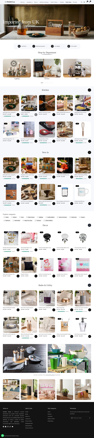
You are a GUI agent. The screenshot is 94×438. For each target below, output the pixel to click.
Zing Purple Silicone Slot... (81, 112)
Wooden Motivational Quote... (10, 247)
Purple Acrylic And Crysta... (45, 307)
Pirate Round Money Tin (8, 274)
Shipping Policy (29, 423)
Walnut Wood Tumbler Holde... (64, 334)
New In (22, 2)
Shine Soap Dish (60, 307)
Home (26, 411)
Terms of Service (29, 428)
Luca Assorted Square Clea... (45, 174)
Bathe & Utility (51, 418)
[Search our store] (82, 2)
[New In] (89, 152)
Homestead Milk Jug (79, 201)
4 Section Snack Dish (61, 139)
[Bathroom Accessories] (89, 285)
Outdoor (62, 2)
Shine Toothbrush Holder (27, 334)
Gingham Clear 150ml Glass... (28, 174)
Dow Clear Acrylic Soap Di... (27, 307)
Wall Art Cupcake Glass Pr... (45, 274)
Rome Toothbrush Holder (9, 307)
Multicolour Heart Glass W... (81, 274)
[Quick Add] (32, 359)
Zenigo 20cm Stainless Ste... (63, 174)
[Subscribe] (89, 418)
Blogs (26, 414)
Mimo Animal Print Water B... (63, 112)
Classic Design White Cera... (63, 247)
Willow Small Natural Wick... (81, 174)
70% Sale (75, 2)
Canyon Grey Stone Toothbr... (81, 307)
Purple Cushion (24, 274)
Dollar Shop (68, 2)
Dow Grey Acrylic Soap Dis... (9, 334)
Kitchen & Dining (44, 2)
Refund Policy (28, 425)
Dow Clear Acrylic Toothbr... (45, 334)
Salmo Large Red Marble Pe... (45, 201)
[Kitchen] (89, 90)
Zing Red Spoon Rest (43, 139)
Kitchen (49, 414)
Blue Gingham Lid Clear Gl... (63, 201)
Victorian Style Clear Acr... (80, 247)
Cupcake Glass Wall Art (62, 274)
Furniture (29, 2)
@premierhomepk (50, 375)
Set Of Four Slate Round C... (9, 201)
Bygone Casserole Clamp (44, 112)
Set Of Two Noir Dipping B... (27, 201)
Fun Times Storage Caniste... (27, 139)
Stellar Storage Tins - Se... (8, 139)
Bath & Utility (54, 2)
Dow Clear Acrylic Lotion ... (81, 334)
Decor (35, 2)
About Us (27, 416)
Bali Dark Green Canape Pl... (9, 112)
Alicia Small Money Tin (26, 247)
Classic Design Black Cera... (45, 247)
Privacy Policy (28, 421)
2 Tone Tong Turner (25, 112)
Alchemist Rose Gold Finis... (81, 139)
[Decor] (89, 225)
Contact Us (27, 418)
